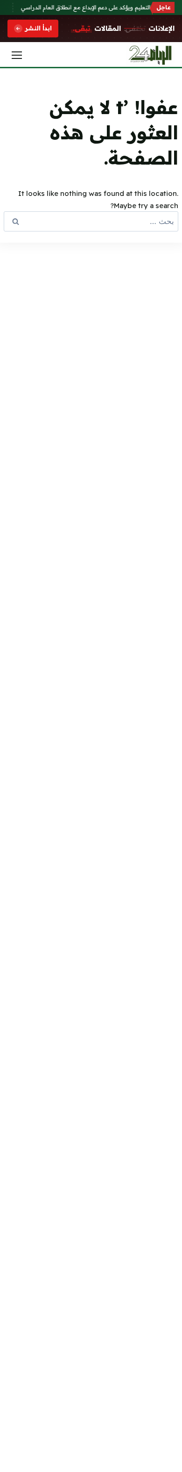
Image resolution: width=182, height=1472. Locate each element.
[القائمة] (16, 55)
